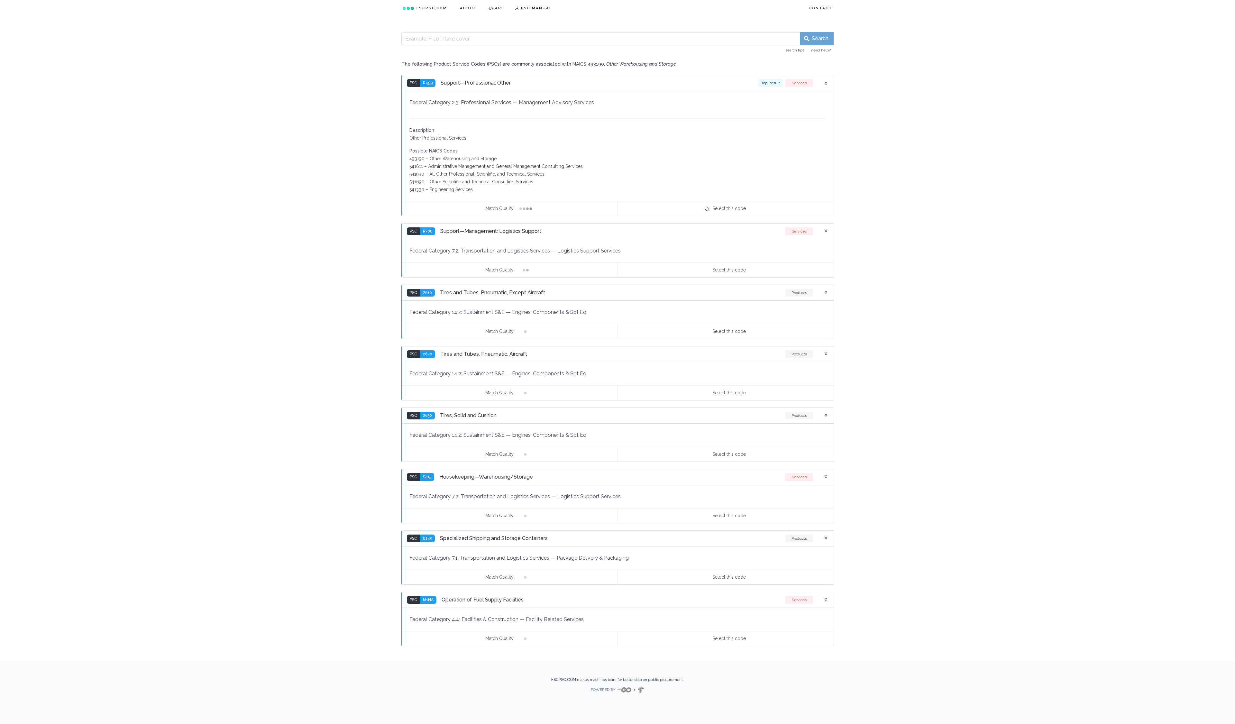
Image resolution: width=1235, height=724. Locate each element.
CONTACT (820, 8)
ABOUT (468, 8)
